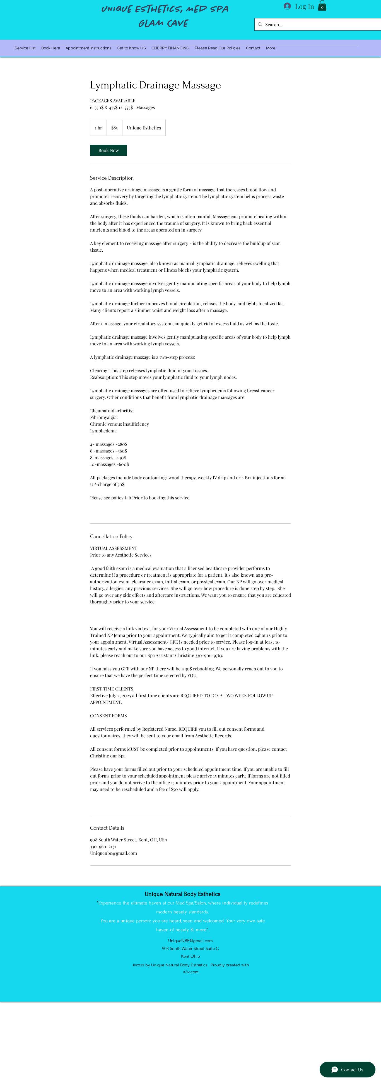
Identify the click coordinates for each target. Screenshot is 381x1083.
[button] (322, 5)
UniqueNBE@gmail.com (190, 940)
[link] (108, 150)
